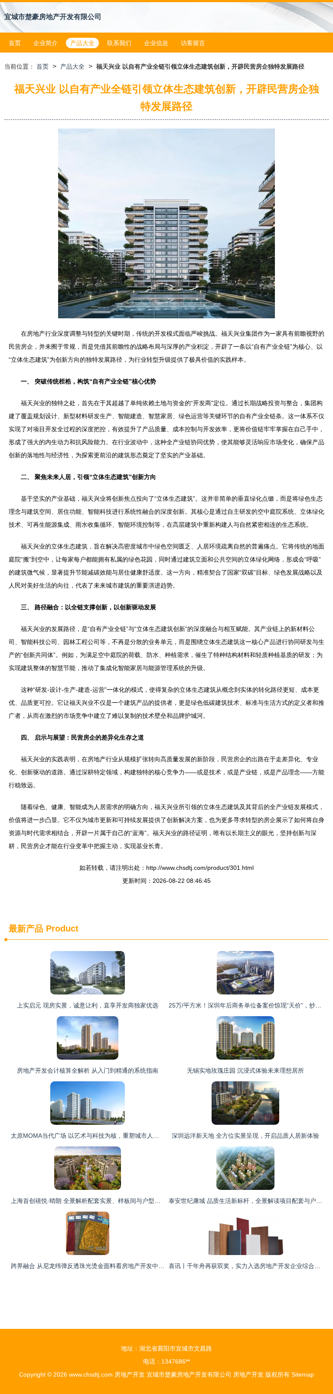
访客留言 (193, 43)
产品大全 (82, 43)
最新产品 (26, 928)
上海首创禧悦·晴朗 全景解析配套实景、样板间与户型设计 (88, 1200)
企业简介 (45, 43)
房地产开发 (129, 1374)
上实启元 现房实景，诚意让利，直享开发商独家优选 (87, 1005)
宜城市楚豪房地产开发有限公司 (52, 16)
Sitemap (302, 1374)
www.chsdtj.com (91, 1374)
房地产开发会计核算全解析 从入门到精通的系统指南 (87, 1070)
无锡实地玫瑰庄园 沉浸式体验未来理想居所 (245, 1070)
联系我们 (119, 43)
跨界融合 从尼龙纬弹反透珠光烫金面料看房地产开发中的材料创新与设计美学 (115, 1265)
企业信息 (156, 43)
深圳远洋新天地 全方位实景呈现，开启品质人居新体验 (245, 1135)
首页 (15, 43)
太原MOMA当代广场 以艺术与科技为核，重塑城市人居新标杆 (94, 1135)
